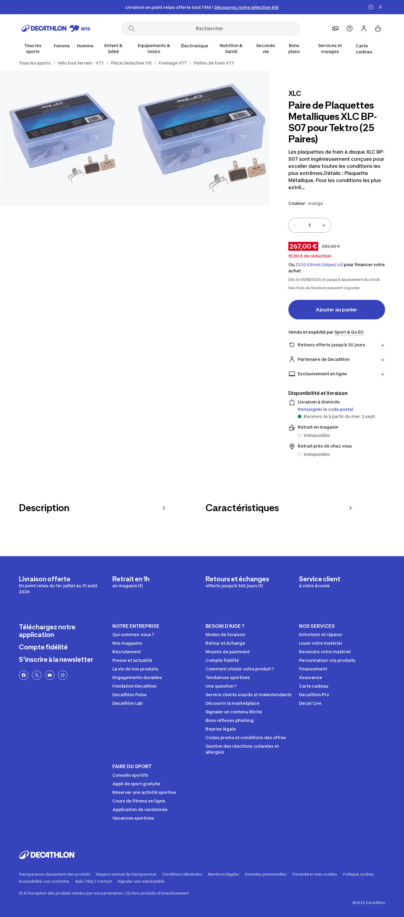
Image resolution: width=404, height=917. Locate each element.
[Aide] (349, 28)
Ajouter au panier (336, 310)
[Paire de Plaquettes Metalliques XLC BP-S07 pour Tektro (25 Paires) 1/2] (202, 138)
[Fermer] (380, 7)
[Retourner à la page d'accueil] (56, 28)
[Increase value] (324, 225)
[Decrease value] (295, 225)
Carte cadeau (364, 48)
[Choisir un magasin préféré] (335, 28)
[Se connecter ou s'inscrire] (364, 28)
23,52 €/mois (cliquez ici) (319, 264)
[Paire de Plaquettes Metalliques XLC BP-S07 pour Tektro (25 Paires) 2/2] (67, 138)
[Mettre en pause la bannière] (371, 7)
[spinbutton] (310, 225)
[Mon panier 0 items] (378, 28)
